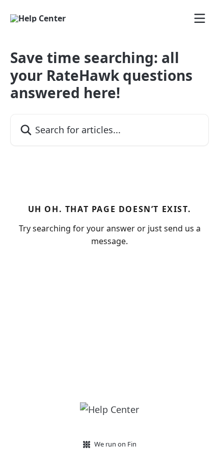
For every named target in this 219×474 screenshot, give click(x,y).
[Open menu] (199, 18)
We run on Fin (115, 444)
